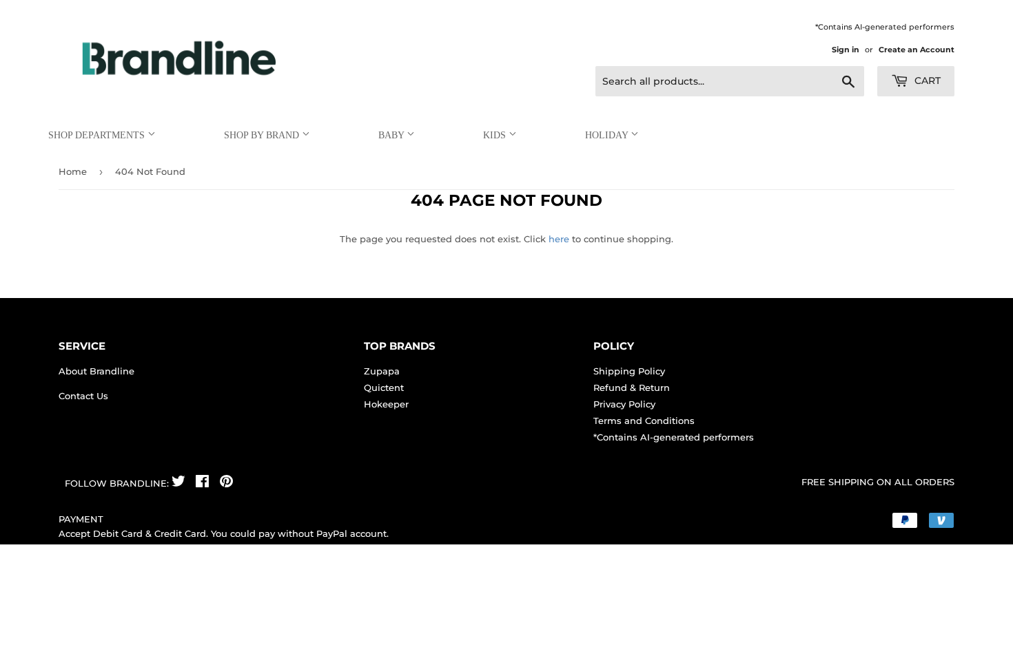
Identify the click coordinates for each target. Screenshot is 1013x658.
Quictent (384, 387)
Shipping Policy (629, 370)
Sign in (845, 49)
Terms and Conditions (644, 420)
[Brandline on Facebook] (202, 483)
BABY (392, 135)
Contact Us (83, 395)
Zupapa (382, 370)
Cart (926, 80)
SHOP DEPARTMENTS (97, 135)
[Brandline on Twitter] (178, 483)
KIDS (496, 135)
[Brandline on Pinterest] (226, 483)
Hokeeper (386, 404)
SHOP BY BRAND (263, 135)
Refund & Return (631, 387)
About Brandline (96, 370)
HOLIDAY (608, 135)
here (559, 238)
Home (73, 171)
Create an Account (916, 49)
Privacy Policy (624, 404)
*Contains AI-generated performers (673, 437)
